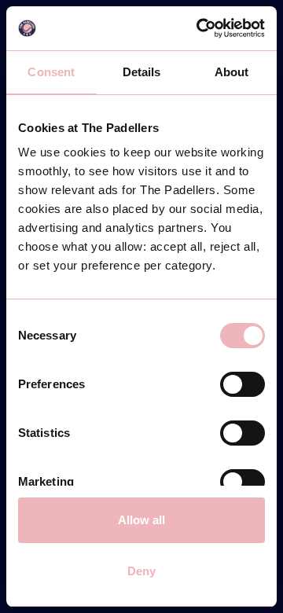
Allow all (141, 520)
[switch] (242, 384)
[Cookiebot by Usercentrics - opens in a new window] (199, 28)
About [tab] (232, 72)
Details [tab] (142, 72)
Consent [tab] (51, 72)
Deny (141, 571)
